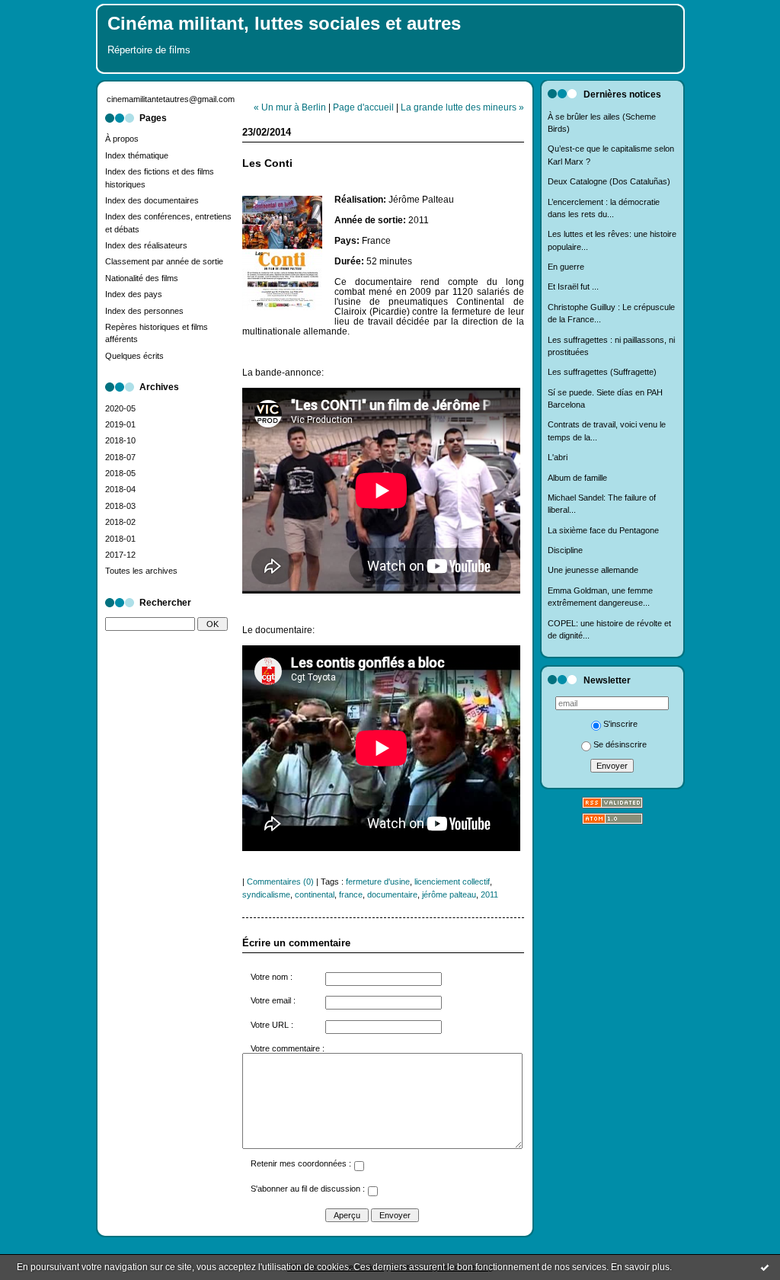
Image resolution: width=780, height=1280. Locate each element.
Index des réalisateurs (146, 245)
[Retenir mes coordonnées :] (358, 1168)
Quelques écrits (134, 355)
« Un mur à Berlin (290, 107)
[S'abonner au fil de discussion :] (372, 1193)
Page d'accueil (363, 107)
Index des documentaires (152, 200)
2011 (489, 894)
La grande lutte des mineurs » (462, 107)
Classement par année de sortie (164, 261)
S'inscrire (620, 723)
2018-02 (120, 521)
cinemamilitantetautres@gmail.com (171, 99)
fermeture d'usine (378, 881)
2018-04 (120, 489)
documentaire (392, 894)
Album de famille (577, 477)
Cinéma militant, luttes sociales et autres (284, 24)
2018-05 (120, 473)
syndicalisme (266, 894)
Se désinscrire (620, 744)
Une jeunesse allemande (593, 569)
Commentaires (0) (280, 881)
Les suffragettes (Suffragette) (602, 371)
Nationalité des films (141, 278)
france (351, 894)
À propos (122, 138)
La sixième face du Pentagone (603, 530)
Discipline (565, 550)
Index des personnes (144, 310)
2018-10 (120, 440)
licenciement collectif (452, 881)
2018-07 (120, 457)
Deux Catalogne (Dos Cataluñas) (609, 181)
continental (314, 894)
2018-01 (120, 538)
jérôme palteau (449, 894)
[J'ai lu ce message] (765, 1267)
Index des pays (133, 294)
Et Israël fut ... (573, 286)
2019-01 (120, 424)
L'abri (557, 457)
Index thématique (136, 155)
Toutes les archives (141, 570)
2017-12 (120, 554)
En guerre (566, 266)
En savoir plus (640, 1267)
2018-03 (120, 505)
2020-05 (120, 408)
